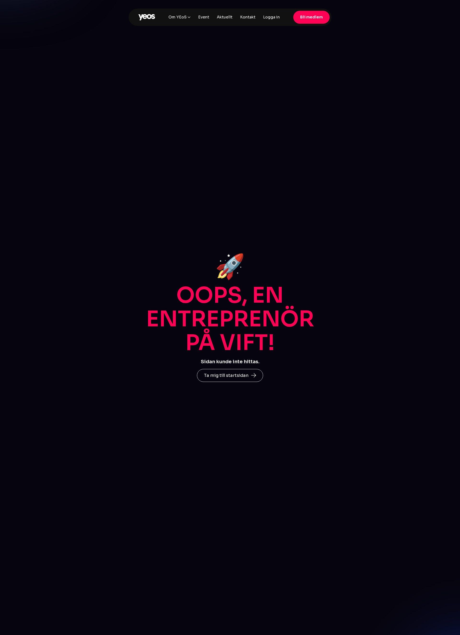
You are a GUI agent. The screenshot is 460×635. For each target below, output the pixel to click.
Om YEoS (177, 17)
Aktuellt (224, 17)
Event (203, 17)
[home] (146, 17)
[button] (179, 17)
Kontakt (247, 17)
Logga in (271, 17)
